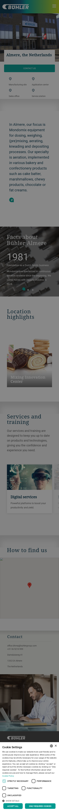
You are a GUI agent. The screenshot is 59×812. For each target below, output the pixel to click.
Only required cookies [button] (40, 806)
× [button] (55, 746)
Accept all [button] (12, 806)
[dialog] (29, 777)
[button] (29, 800)
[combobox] (51, 745)
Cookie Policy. (8, 776)
